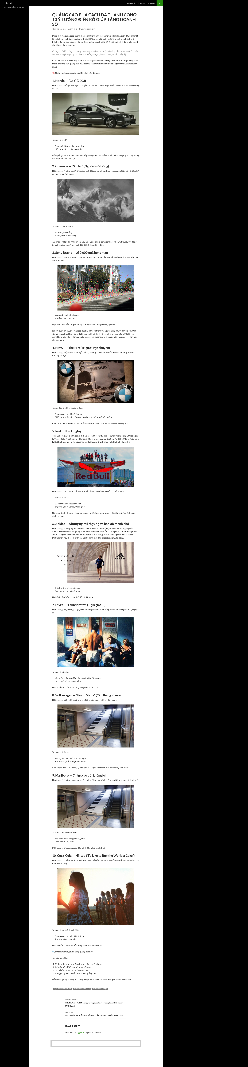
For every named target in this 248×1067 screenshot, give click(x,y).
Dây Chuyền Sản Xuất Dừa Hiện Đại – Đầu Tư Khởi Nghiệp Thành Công (94, 1013)
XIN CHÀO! (151, 3)
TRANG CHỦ (131, 3)
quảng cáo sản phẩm (62, 989)
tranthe (73, 29)
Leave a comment (88, 29)
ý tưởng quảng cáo (82, 989)
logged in (80, 1032)
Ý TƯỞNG (141, 3)
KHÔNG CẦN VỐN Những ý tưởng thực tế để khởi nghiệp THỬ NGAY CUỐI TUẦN (94, 1003)
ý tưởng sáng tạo (100, 989)
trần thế (8, 3)
